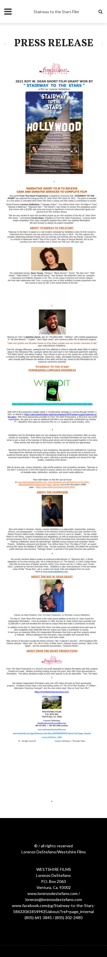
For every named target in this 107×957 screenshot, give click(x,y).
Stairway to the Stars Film (56, 11)
